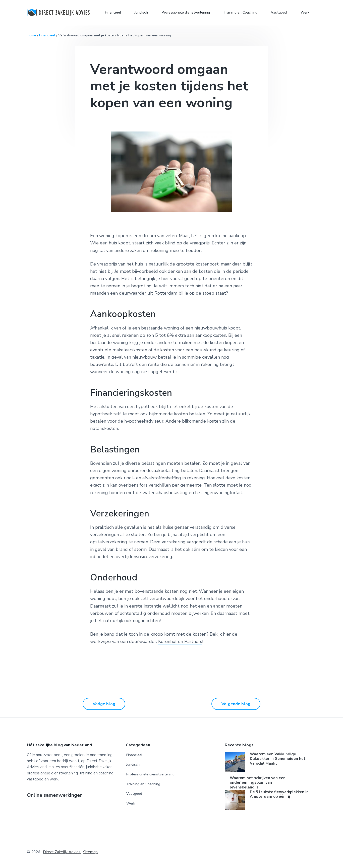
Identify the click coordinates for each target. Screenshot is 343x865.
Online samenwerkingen (55, 795)
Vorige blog (104, 704)
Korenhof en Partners (180, 641)
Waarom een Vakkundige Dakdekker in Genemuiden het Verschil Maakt (278, 759)
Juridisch (133, 764)
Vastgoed (134, 793)
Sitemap (90, 851)
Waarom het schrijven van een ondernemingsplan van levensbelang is (257, 783)
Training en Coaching (143, 784)
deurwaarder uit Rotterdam (148, 293)
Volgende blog (235, 704)
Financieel (47, 35)
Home (31, 35)
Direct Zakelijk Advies (62, 851)
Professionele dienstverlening (150, 774)
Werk (130, 803)
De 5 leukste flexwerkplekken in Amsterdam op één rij (279, 794)
